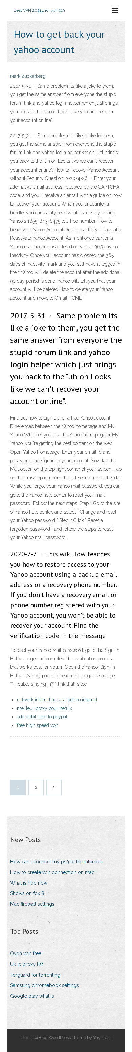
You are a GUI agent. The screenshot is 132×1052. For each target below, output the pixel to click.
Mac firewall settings (32, 904)
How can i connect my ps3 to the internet (55, 861)
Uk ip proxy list (26, 964)
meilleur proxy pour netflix (44, 708)
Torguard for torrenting (35, 975)
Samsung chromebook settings (44, 985)
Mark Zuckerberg (27, 76)
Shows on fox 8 (27, 893)
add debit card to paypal (42, 716)
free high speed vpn (37, 725)
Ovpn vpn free (25, 953)
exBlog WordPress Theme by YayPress (72, 1037)
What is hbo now (28, 883)
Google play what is (32, 996)
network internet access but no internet (57, 699)
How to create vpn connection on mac (52, 872)
